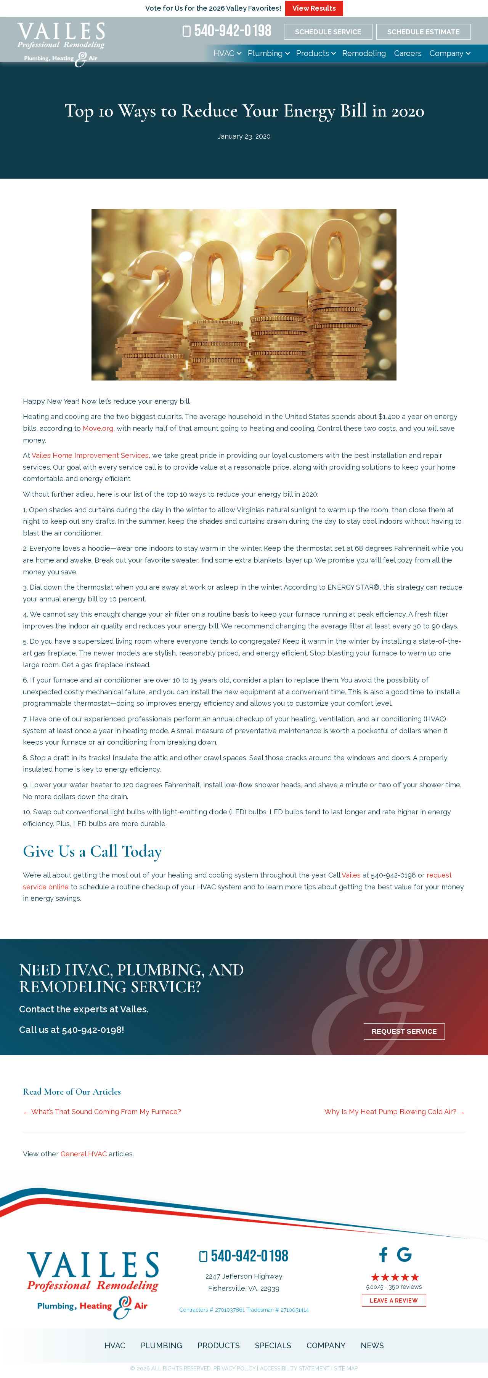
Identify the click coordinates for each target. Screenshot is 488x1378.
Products (312, 53)
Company (447, 53)
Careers (408, 53)
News (372, 1345)
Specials (273, 1345)
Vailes (351, 875)
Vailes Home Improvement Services (90, 455)
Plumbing (265, 53)
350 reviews (405, 1286)
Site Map (346, 1368)
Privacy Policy (234, 1368)
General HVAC (84, 1154)
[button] (239, 53)
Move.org (98, 428)
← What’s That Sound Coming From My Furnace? (102, 1112)
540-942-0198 (92, 1029)
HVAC (224, 53)
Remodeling (364, 53)
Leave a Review (394, 1301)
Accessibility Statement (295, 1368)
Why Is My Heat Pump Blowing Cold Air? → (394, 1112)
